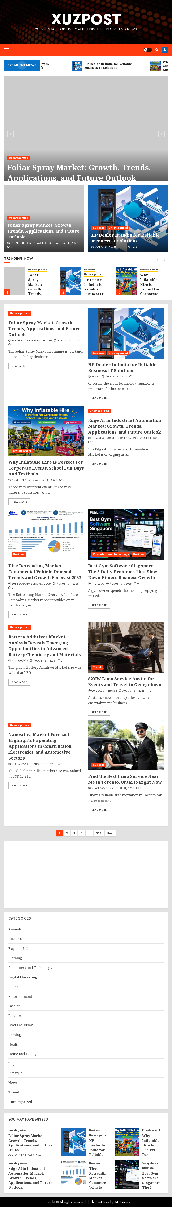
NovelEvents (21, 480)
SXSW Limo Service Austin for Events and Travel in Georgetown (124, 681)
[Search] (156, 50)
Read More (19, 366)
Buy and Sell (18, 948)
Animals (14, 929)
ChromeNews (99, 1202)
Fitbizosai (97, 584)
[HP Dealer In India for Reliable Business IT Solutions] (128, 218)
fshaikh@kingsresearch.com (31, 243)
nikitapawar (20, 661)
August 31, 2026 (67, 243)
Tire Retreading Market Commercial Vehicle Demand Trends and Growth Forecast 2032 (44, 571)
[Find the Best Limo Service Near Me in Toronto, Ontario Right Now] (126, 745)
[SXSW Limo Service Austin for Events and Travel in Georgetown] (126, 647)
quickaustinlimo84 (104, 691)
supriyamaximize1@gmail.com (31, 584)
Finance (14, 1015)
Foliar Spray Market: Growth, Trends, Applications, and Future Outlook (79, 172)
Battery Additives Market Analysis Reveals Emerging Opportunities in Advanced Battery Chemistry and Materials (44, 645)
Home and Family (22, 1054)
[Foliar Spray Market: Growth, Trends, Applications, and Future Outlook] (86, 133)
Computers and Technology (111, 554)
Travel (97, 667)
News (12, 1082)
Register (165, 50)
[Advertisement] (86, 874)
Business (98, 228)
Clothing (15, 958)
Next (110, 833)
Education (16, 987)
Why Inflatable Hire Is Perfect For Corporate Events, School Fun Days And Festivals (94, 294)
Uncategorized (18, 158)
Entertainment (93, 269)
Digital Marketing (22, 977)
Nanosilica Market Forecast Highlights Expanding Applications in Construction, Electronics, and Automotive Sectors (40, 746)
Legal (12, 1063)
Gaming (14, 1034)
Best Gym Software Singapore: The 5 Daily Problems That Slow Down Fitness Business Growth (122, 571)
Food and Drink (20, 1025)
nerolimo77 (99, 788)
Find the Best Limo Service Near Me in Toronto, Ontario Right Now (125, 779)
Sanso (99, 247)
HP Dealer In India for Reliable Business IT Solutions (125, 238)
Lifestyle (15, 1073)
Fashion (14, 1006)
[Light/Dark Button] (148, 50)
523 (99, 833)
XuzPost (86, 19)
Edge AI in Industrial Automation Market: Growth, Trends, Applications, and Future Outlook (152, 294)
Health (13, 1044)
